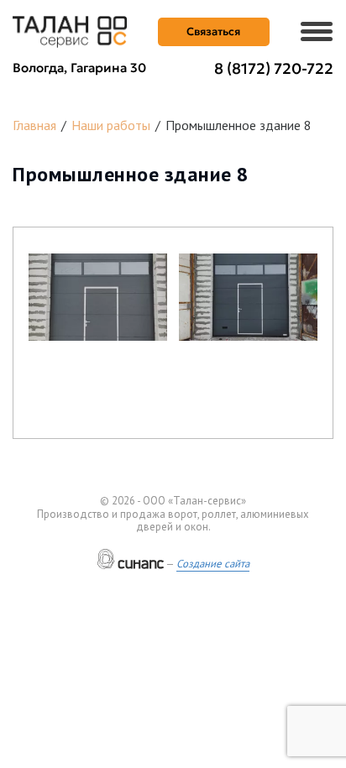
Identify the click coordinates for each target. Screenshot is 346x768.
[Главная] (70, 30)
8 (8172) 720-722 (273, 68)
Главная (34, 125)
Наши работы (110, 125)
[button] (98, 297)
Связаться (213, 31)
